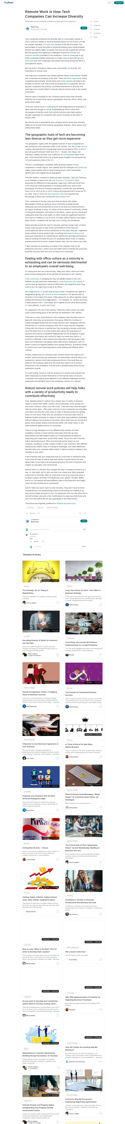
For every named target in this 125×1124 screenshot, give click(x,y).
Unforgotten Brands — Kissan (35, 848)
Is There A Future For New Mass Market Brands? (79, 745)
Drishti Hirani (34, 1068)
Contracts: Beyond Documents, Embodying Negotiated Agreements (80, 1100)
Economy (26, 893)
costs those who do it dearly (70, 281)
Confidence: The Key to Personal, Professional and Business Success (80, 901)
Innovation (27, 636)
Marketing (70, 895)
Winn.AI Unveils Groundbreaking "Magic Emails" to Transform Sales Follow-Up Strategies (82, 797)
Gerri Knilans (73, 914)
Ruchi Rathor (73, 959)
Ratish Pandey (73, 605)
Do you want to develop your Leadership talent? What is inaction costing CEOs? (40, 1002)
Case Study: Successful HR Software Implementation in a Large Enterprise (81, 643)
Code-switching (31, 279)
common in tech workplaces (56, 294)
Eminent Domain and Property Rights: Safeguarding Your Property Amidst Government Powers (38, 1107)
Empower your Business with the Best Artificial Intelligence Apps (38, 797)
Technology (30, 507)
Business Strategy (52, 507)
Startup (26, 1049)
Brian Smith (30, 758)
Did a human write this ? (75, 952)
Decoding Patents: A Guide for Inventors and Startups (39, 641)
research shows (73, 233)
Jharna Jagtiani (74, 862)
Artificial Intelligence (73, 947)
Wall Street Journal (79, 146)
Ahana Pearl (30, 810)
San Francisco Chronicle (62, 180)
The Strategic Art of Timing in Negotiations (35, 591)
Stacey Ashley (30, 963)
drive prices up (81, 167)
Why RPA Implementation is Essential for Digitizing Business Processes (82, 998)
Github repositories (74, 78)
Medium (60, 503)
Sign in (110, 2)
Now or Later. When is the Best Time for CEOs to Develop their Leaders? (39, 950)
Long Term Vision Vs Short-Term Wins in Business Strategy (82, 591)
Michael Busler (31, 911)
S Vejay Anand (73, 757)
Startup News (73, 807)
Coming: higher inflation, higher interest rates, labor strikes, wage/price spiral (39, 898)
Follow (84, 28)
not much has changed (52, 44)
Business (40, 507)
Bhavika (71, 655)
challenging (51, 107)
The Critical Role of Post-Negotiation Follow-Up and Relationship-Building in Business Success (82, 848)
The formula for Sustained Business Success (80, 693)
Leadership (27, 945)
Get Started (119, 2)
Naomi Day (70, 503)
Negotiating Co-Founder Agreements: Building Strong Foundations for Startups (40, 1054)
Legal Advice (28, 1101)
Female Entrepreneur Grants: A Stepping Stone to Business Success (39, 693)
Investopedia (69, 155)
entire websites (67, 81)
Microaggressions (32, 292)
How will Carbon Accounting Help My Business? (81, 1048)
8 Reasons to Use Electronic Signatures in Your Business (40, 745)
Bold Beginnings (31, 706)
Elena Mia (72, 1010)
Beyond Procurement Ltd (77, 1061)
